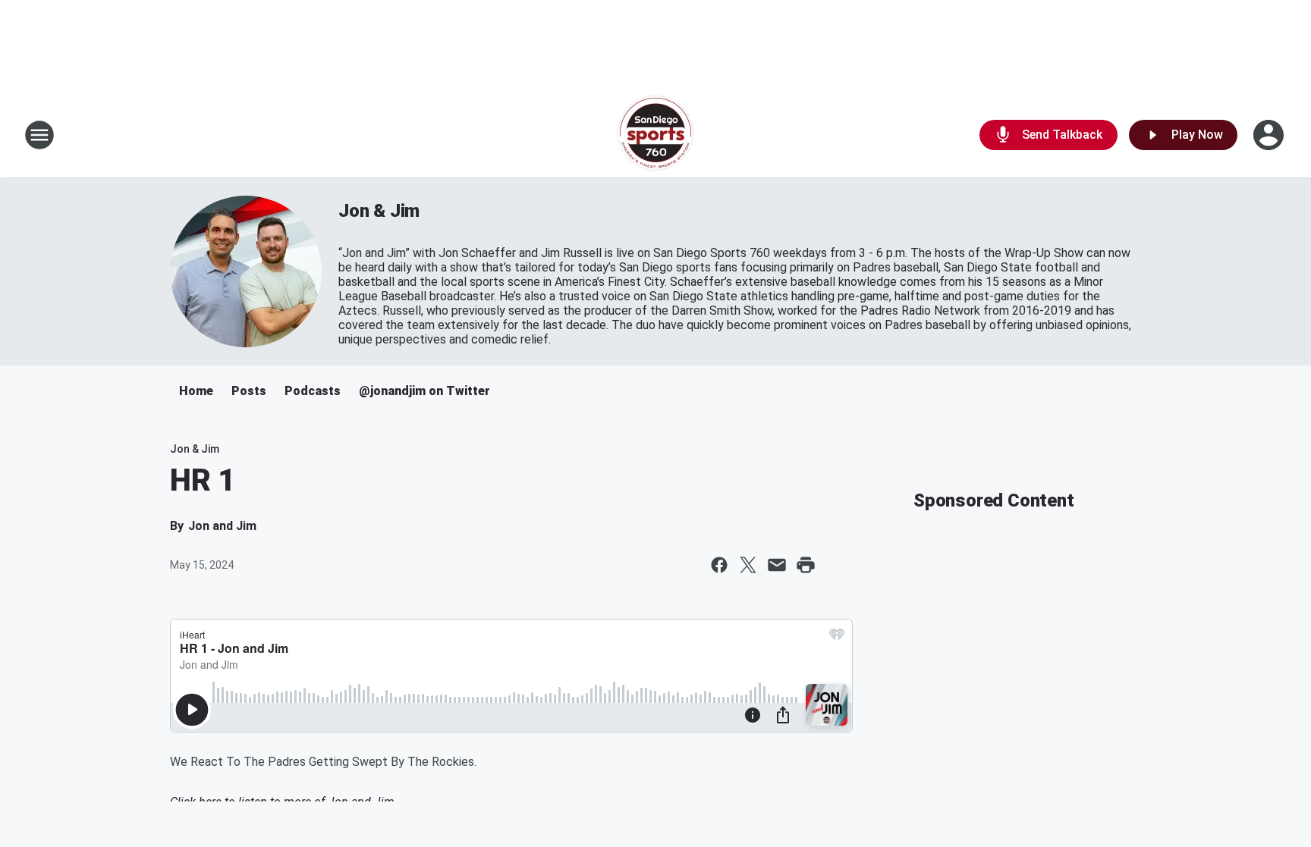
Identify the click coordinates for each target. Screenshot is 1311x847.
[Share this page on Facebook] (719, 565)
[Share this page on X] (748, 565)
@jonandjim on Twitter (424, 391)
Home (196, 391)
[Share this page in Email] (777, 565)
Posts (248, 391)
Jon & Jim (379, 210)
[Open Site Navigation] (39, 135)
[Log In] (1270, 135)
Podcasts (313, 391)
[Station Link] (655, 135)
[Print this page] (805, 565)
